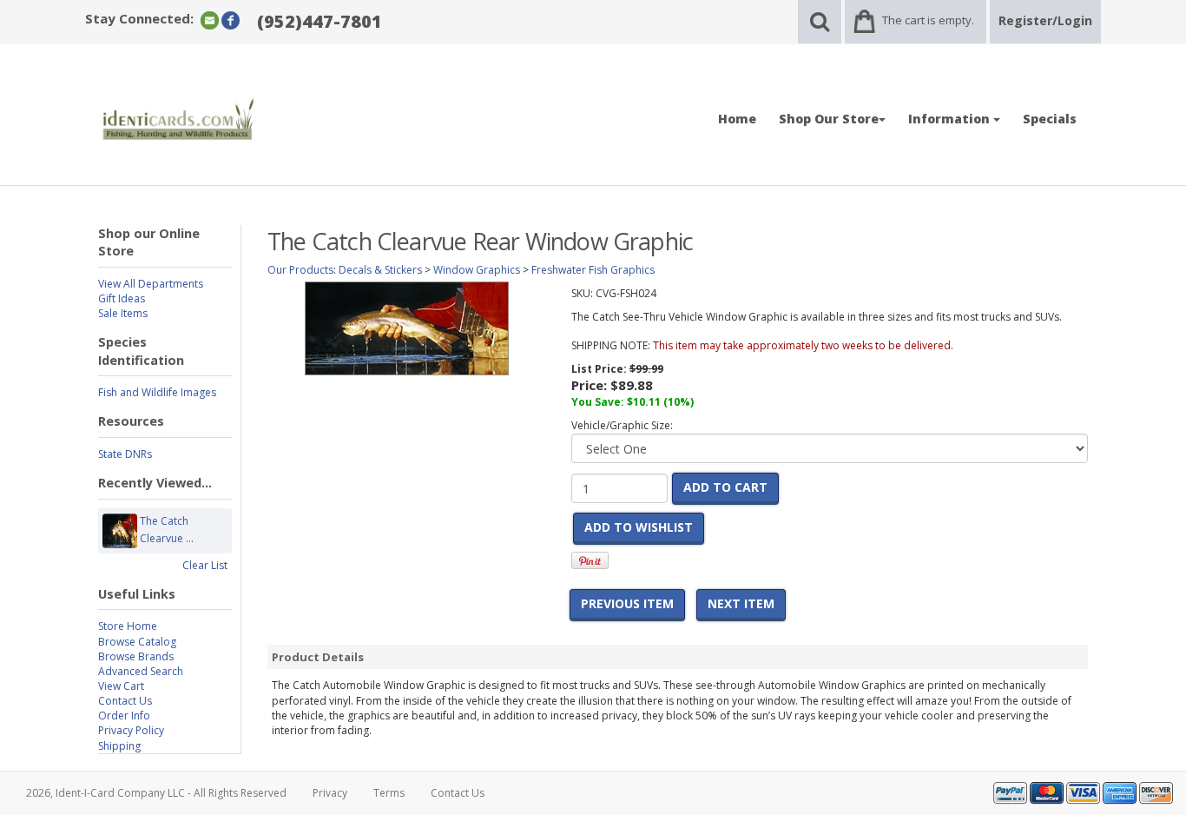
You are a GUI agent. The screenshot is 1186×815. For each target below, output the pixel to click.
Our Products (300, 269)
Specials (1050, 118)
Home (737, 118)
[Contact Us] (210, 19)
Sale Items (123, 313)
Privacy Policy (131, 730)
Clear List (204, 565)
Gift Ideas (121, 298)
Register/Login (1045, 20)
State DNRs (125, 454)
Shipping (119, 746)
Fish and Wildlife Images (157, 392)
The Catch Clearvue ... (167, 530)
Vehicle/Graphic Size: (622, 425)
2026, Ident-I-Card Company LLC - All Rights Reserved (156, 792)
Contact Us (125, 700)
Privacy (330, 792)
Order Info (124, 715)
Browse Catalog (137, 641)
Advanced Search (140, 671)
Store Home (127, 626)
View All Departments (150, 283)
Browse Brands (136, 656)
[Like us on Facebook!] (230, 19)
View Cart (121, 686)
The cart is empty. (928, 20)
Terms (389, 792)
